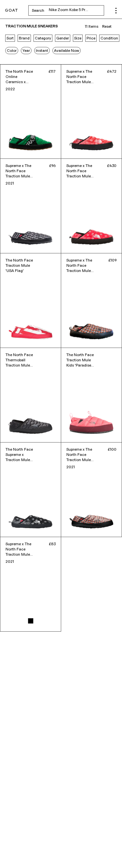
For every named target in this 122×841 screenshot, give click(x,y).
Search (68, 10)
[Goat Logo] (11, 10)
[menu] (116, 10)
